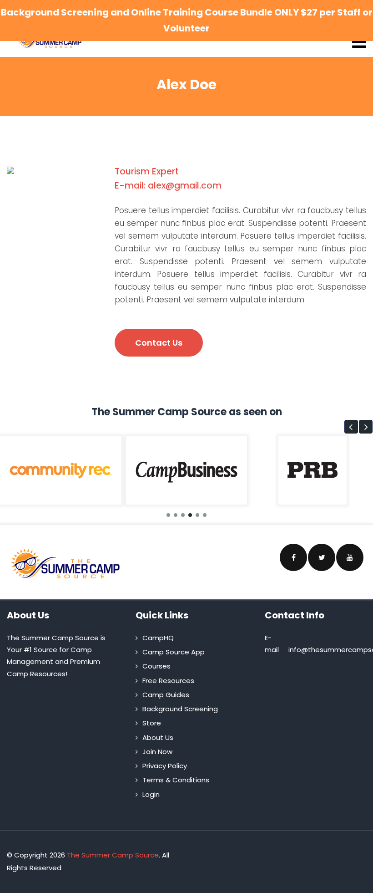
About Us (157, 737)
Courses (156, 666)
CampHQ (158, 638)
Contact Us (158, 342)
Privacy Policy (164, 766)
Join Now (157, 751)
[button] (351, 427)
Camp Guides (165, 694)
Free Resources (168, 680)
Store (151, 723)
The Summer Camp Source (113, 855)
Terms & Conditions (175, 780)
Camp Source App (173, 652)
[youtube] (349, 557)
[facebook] (293, 557)
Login (151, 794)
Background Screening (180, 709)
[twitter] (321, 557)
